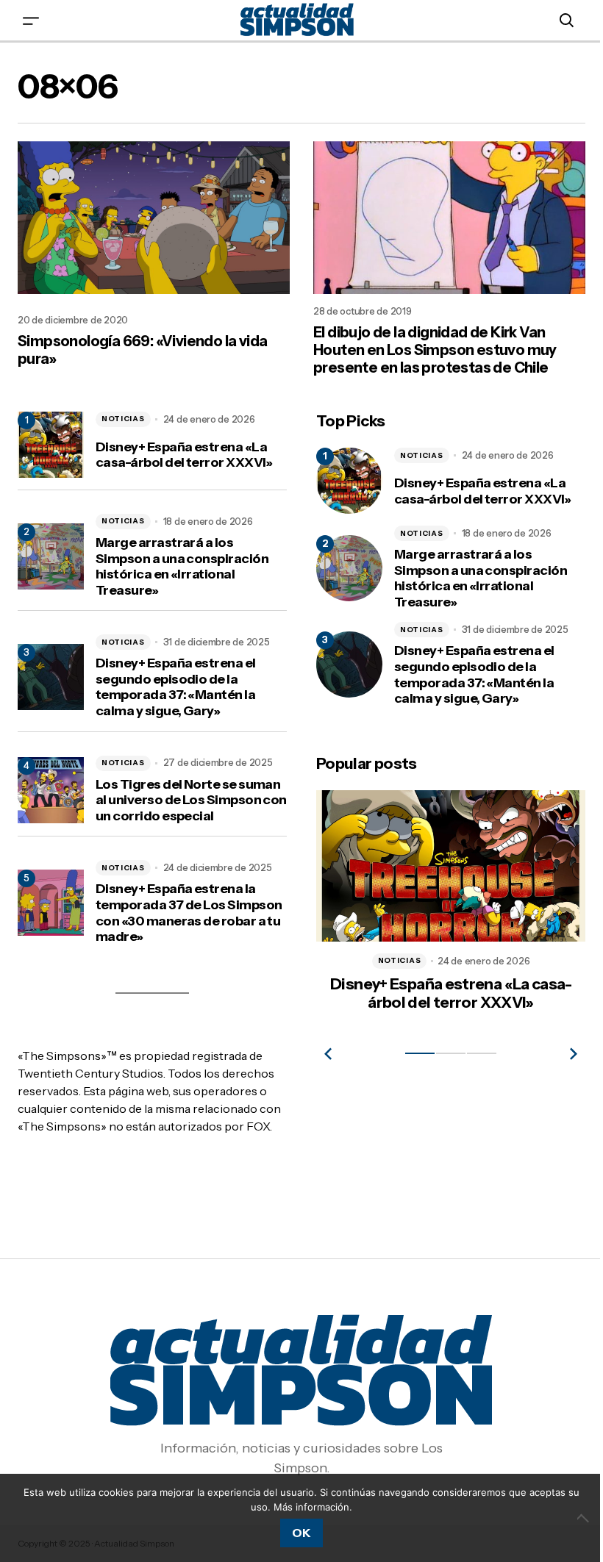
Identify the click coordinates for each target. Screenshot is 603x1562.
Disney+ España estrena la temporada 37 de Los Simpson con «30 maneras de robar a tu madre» (186, 910)
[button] (31, 20)
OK (296, 1532)
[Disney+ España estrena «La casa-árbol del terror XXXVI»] (344, 478)
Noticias (123, 415)
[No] (573, 1518)
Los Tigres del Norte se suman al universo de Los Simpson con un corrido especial (188, 796)
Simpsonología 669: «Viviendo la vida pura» (142, 347)
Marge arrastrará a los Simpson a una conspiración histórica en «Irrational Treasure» (182, 563)
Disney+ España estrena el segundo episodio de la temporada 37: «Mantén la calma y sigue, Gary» (176, 684)
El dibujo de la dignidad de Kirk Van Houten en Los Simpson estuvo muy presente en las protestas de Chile (430, 346)
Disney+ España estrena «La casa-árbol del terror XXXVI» (184, 452)
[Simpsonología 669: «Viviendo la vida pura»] (151, 216)
